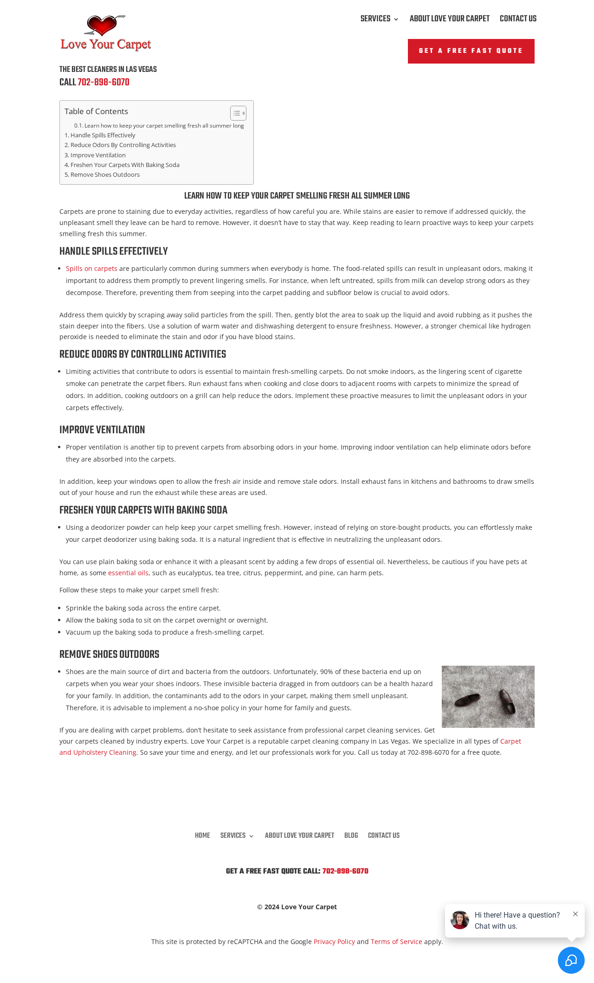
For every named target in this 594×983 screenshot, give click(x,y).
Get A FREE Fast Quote (471, 51)
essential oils (128, 572)
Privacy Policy (334, 941)
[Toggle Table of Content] (233, 113)
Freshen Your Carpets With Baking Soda (125, 165)
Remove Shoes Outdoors (105, 175)
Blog (351, 834)
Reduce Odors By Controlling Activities (123, 145)
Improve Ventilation (98, 155)
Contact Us (518, 21)
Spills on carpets (91, 268)
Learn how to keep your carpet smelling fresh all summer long (164, 125)
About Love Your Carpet (450, 21)
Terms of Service (396, 941)
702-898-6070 (103, 82)
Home (202, 834)
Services (375, 21)
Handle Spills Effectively (103, 135)
